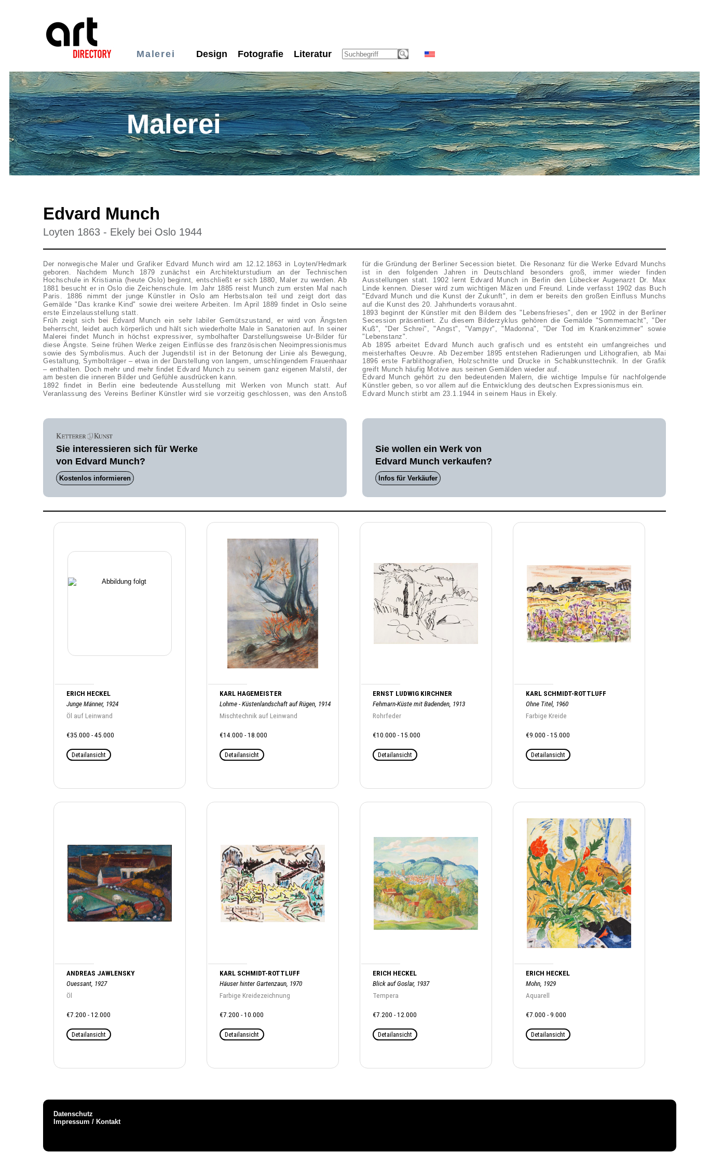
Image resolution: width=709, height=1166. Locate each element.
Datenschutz (73, 1114)
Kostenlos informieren (95, 478)
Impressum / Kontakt (86, 1122)
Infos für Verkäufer (408, 478)
